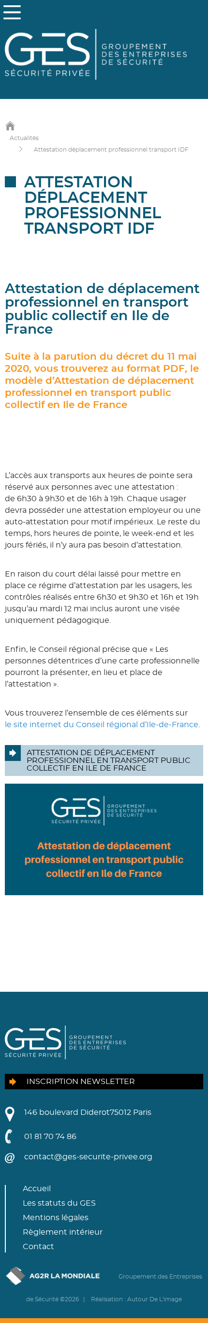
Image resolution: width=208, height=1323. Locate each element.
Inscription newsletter (81, 1081)
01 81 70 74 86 (50, 1136)
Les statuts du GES (59, 1203)
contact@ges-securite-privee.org (88, 1157)
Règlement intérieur (63, 1232)
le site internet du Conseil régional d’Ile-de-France (101, 725)
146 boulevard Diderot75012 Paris (87, 1112)
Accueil (37, 1189)
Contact (38, 1247)
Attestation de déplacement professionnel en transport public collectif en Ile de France (109, 760)
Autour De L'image (154, 1299)
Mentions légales (56, 1218)
